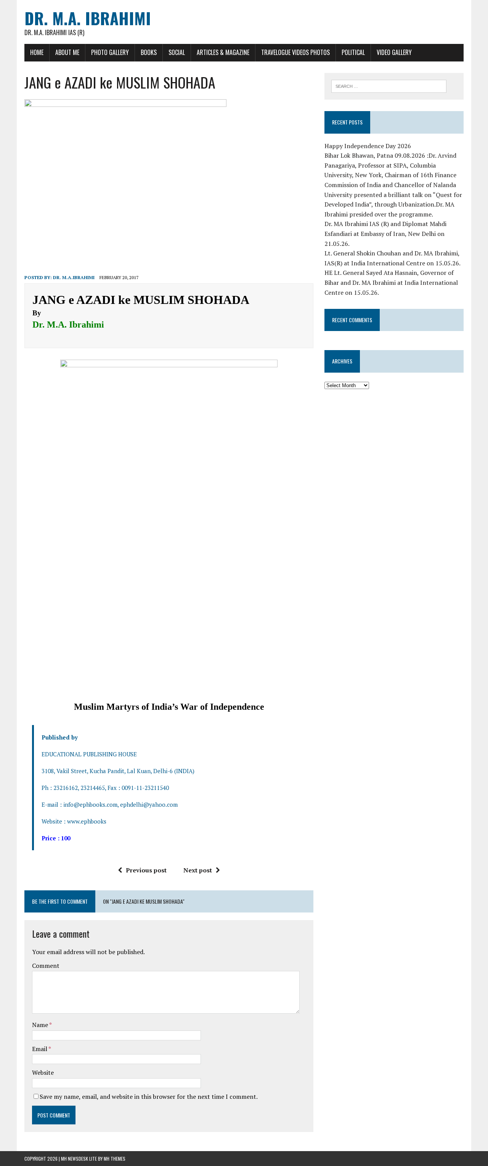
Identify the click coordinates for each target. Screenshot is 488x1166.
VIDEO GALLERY (394, 52)
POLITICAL (353, 52)
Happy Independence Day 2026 (367, 146)
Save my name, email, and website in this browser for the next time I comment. (149, 1096)
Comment (45, 965)
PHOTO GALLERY (110, 52)
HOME (36, 52)
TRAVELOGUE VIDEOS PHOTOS (295, 52)
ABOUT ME (67, 52)
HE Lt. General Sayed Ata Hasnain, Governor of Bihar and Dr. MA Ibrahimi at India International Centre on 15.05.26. (391, 282)
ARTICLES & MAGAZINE (223, 52)
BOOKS (149, 52)
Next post (197, 870)
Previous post (146, 870)
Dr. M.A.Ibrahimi (74, 277)
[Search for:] (388, 85)
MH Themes (114, 1158)
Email (40, 1049)
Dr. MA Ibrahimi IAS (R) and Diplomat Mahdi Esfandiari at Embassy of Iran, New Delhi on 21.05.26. (385, 233)
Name (40, 1025)
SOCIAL (177, 52)
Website (43, 1072)
